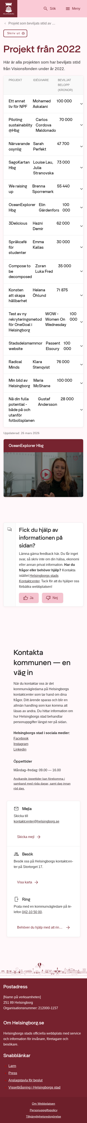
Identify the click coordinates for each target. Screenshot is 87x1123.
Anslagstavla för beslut (25, 1080)
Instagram (21, 744)
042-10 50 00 (32, 912)
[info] (76, 458)
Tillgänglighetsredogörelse (43, 1116)
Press (12, 1073)
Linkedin (20, 749)
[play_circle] (43, 474)
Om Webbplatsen (43, 1103)
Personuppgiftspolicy (43, 1110)
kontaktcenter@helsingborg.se (36, 821)
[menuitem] (15, 34)
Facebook (21, 738)
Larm (12, 1066)
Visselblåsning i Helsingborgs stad (34, 1087)
